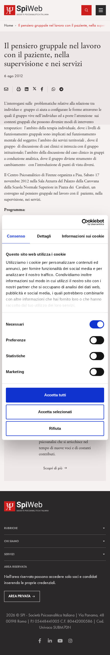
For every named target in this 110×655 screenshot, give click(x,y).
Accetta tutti (55, 395)
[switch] (97, 340)
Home (8, 25)
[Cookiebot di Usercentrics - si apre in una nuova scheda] (81, 222)
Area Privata (19, 596)
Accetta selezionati (55, 412)
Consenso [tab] (16, 236)
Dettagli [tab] (44, 236)
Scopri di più (52, 468)
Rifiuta (55, 428)
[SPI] (26, 9)
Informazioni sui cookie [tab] (83, 236)
